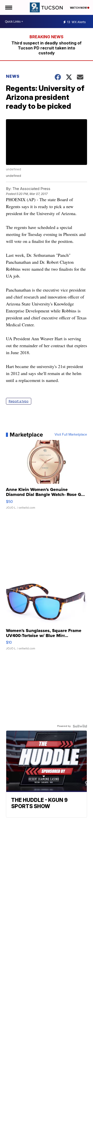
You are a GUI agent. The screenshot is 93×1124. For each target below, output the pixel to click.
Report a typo (19, 401)
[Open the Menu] (8, 7)
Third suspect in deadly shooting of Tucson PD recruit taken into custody (46, 47)
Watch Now (78, 7)
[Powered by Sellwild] (80, 726)
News (13, 76)
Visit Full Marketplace (71, 434)
